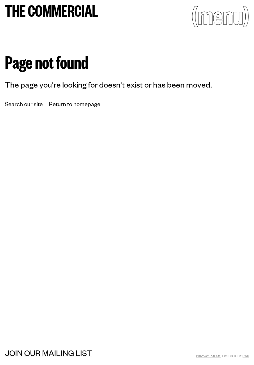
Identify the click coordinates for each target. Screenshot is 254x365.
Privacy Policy (208, 355)
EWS (246, 355)
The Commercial (51, 10)
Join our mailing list (48, 353)
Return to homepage (74, 103)
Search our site (24, 103)
